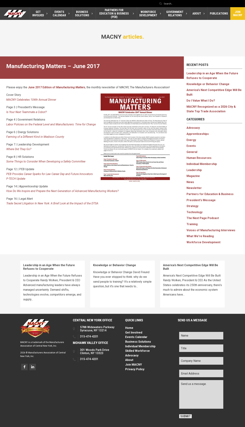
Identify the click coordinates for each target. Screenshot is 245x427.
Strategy (192, 206)
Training (192, 224)
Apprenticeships (198, 134)
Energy (191, 140)
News (190, 182)
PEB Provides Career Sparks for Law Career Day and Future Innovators (49, 174)
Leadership (194, 170)
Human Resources (199, 158)
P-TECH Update (15, 178)
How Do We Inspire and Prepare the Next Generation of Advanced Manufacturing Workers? (62, 191)
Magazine (193, 176)
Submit (185, 416)
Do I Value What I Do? (201, 100)
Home (129, 328)
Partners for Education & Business (210, 194)
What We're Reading (200, 236)
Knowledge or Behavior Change (208, 84)
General (192, 152)
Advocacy (193, 127)
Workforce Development (203, 242)
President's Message (201, 200)
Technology (194, 212)
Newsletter (194, 188)
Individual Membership (202, 164)
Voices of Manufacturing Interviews (211, 230)
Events (191, 146)
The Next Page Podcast (203, 218)
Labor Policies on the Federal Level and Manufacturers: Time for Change (51, 124)
